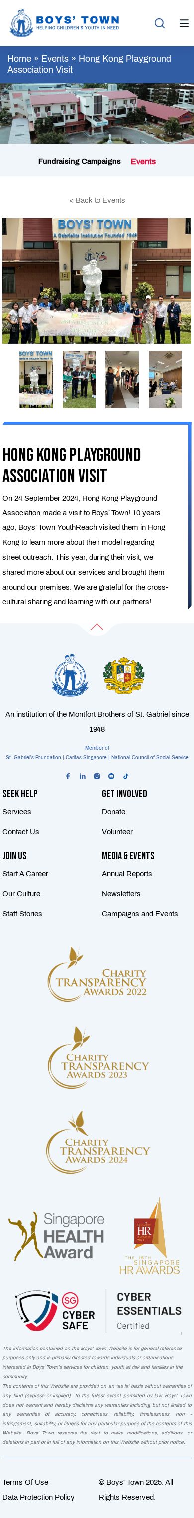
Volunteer (117, 832)
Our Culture (21, 894)
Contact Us (20, 832)
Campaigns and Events (140, 914)
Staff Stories (22, 914)
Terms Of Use (25, 1482)
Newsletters (121, 894)
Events (55, 59)
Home (19, 59)
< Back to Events (97, 200)
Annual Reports (127, 874)
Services (16, 812)
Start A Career (25, 874)
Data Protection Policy (38, 1497)
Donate (113, 812)
